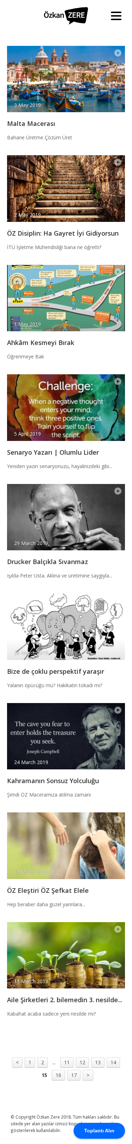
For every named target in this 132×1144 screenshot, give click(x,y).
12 (82, 1062)
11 (67, 1062)
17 (74, 1075)
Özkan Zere (66, 16)
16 (58, 1075)
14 (113, 1062)
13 (98, 1062)
